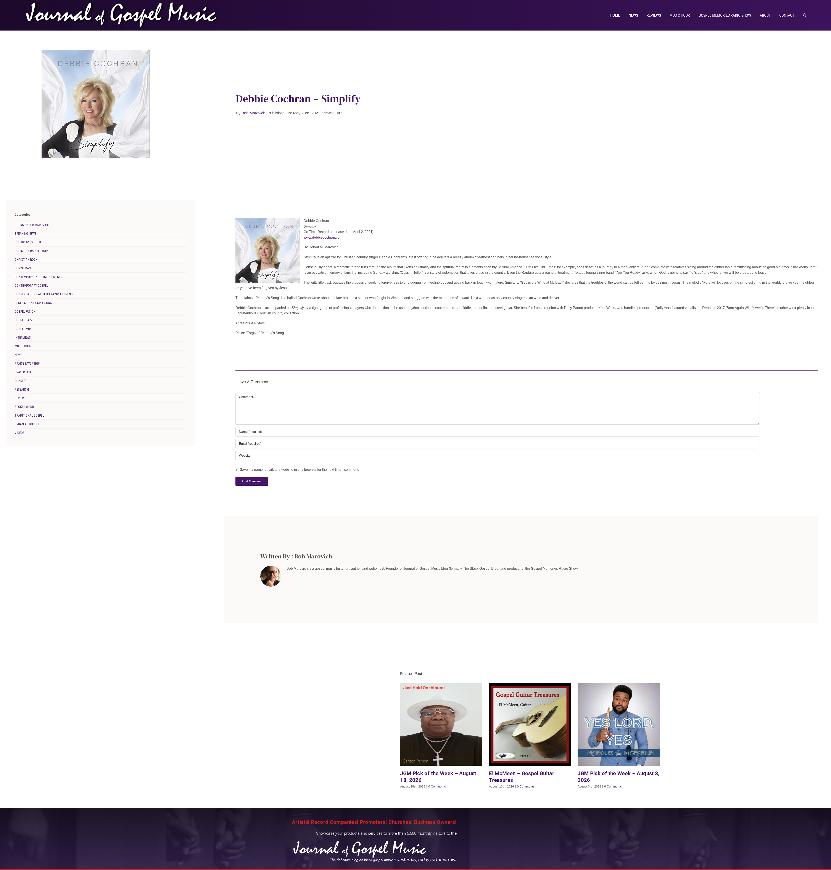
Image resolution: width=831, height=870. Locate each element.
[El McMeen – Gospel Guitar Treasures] (530, 724)
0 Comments (437, 786)
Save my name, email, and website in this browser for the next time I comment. (299, 469)
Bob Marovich (253, 113)
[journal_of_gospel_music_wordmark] (122, 2)
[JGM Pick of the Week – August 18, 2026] (441, 724)
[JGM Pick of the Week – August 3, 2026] (619, 724)
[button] (804, 14)
